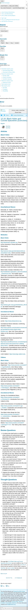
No (8, 586)
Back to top (3, 573)
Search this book (4, 26)
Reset (2, 40)
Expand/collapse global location (26, 115)
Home (7, 115)
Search (3, 608)
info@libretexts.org (11, 604)
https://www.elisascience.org (13, 321)
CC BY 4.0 (23, 564)
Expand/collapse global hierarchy (2, 115)
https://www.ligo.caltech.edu (17, 354)
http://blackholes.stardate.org (9, 242)
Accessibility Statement (11, 602)
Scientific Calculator (7, 79)
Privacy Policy (15, 601)
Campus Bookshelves (18, 115)
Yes (3, 586)
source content (10, 568)
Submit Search (4, 31)
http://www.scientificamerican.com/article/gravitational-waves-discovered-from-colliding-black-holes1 (14, 343)
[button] (5, 89)
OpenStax (8, 126)
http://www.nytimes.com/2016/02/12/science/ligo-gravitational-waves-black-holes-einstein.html (14, 329)
